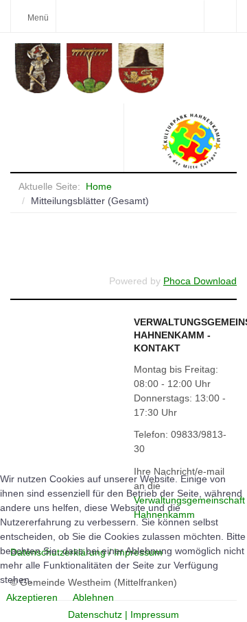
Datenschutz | (99, 614)
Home (99, 186)
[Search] (220, 16)
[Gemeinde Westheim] (125, 68)
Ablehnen (93, 597)
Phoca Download (200, 280)
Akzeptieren (32, 597)
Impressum (154, 614)
